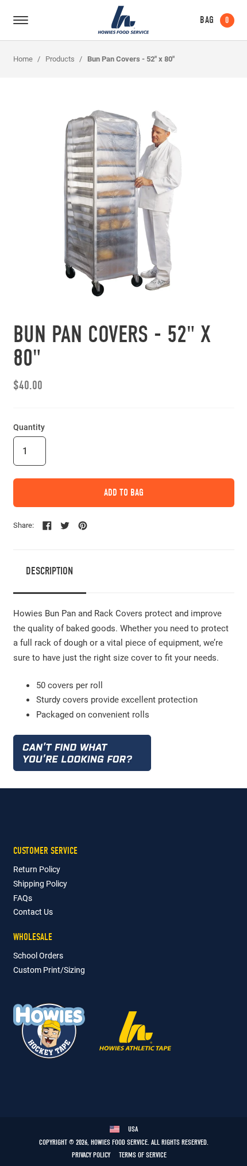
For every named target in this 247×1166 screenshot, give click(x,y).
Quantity (29, 426)
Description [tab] (49, 571)
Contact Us (33, 911)
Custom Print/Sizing (49, 969)
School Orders (38, 955)
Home (23, 58)
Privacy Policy (91, 1154)
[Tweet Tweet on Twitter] (65, 525)
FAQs (22, 897)
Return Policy (36, 869)
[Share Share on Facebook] (47, 525)
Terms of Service (143, 1154)
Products (60, 58)
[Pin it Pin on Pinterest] (82, 525)
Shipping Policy (40, 883)
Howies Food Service (123, 20)
